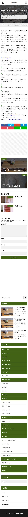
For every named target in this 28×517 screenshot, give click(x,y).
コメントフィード (6, 500)
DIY (4, 17)
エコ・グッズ (6, 444)
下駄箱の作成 (18, 206)
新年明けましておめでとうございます (20, 319)
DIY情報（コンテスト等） (9, 428)
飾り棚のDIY (18, 196)
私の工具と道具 (6, 379)
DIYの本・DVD (6, 425)
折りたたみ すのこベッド (13, 115)
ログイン (4, 493)
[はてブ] (23, 125)
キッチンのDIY (6, 353)
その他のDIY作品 (7, 364)
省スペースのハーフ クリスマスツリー (20, 331)
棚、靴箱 (14, 15)
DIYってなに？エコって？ (9, 417)
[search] (25, 297)
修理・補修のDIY (7, 368)
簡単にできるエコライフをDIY (10, 459)
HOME (3, 25)
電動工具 (5, 391)
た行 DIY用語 (6, 413)
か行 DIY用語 (6, 406)
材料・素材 (5, 372)
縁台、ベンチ (6, 349)
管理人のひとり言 (7, 466)
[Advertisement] (14, 142)
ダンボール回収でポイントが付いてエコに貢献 (20, 308)
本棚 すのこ (8, 17)
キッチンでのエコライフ (8, 451)
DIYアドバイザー (7, 421)
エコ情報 (5, 432)
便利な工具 (5, 383)
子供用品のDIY (6, 360)
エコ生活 (5, 436)
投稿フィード (5, 496)
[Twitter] (11, 125)
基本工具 (5, 387)
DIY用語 (5, 398)
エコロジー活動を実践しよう (9, 440)
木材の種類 (5, 375)
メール (3, 244)
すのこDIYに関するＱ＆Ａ (15, 119)
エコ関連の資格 (6, 447)
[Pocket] (7, 127)
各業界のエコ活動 (7, 455)
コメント (3, 224)
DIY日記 (5, 394)
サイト (2, 250)
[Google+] (17, 125)
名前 (2, 238)
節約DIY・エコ (6, 462)
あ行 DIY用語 (6, 402)
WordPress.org (5, 504)
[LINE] (20, 127)
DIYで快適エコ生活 (18, 513)
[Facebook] (4, 125)
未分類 (4, 470)
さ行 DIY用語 (6, 409)
